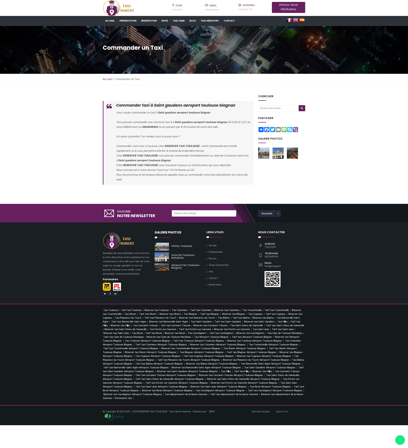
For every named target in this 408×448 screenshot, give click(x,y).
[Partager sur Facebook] (110, 293)
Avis (211, 272)
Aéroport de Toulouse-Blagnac (185, 266)
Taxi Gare (179, 21)
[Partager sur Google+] (115, 293)
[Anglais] (295, 20)
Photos (213, 259)
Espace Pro (282, 412)
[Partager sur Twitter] (105, 293)
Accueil (110, 21)
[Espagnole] (302, 20)
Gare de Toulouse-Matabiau (183, 256)
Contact (229, 21)
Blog (192, 21)
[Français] (289, 20)
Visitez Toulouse (181, 246)
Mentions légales (261, 412)
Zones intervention (219, 265)
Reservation (149, 21)
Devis (164, 21)
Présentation (128, 21)
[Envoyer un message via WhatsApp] (400, 440)
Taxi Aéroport (210, 21)
